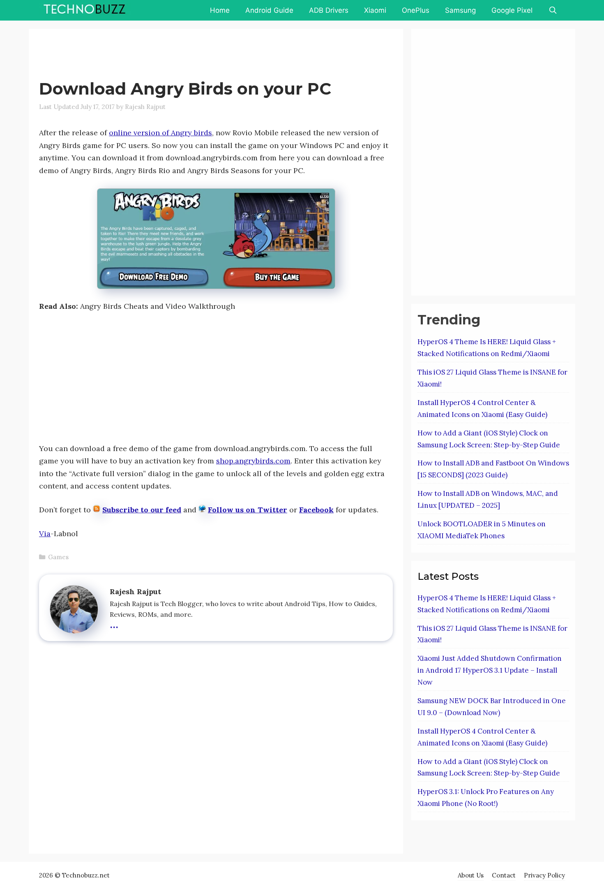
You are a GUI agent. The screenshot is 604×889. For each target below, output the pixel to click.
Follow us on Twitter (247, 509)
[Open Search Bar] (552, 10)
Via (45, 533)
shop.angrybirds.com (253, 460)
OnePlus (415, 10)
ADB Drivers (328, 10)
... (114, 623)
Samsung (460, 10)
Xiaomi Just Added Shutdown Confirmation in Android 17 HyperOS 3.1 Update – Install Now (489, 670)
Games (58, 557)
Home (220, 10)
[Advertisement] (188, 55)
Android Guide (269, 10)
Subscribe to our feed (141, 509)
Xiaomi (375, 10)
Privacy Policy (544, 875)
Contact (504, 875)
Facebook (316, 509)
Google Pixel (512, 10)
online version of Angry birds (160, 132)
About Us (471, 875)
